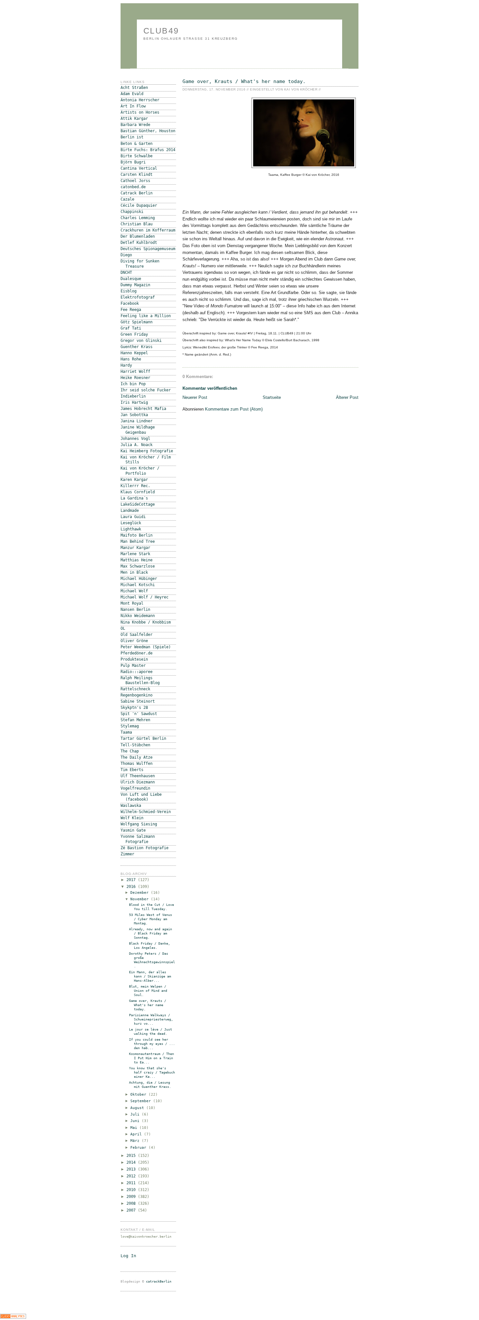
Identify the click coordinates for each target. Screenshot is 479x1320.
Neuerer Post (194, 397)
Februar (139, 1147)
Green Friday (134, 334)
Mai (134, 1128)
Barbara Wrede (135, 124)
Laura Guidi (133, 516)
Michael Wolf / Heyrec (144, 597)
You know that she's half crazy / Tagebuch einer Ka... (152, 1072)
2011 (132, 1183)
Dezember (140, 893)
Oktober (139, 1094)
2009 (132, 1196)
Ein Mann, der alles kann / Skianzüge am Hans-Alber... (150, 976)
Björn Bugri (133, 162)
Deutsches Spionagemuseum (148, 248)
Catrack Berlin (136, 193)
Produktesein (134, 659)
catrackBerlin (158, 1281)
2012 (132, 1176)
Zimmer (127, 854)
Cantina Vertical (139, 168)
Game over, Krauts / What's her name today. (244, 81)
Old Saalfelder (136, 634)
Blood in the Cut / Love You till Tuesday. (151, 907)
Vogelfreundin (135, 788)
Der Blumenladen (138, 236)
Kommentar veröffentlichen (209, 388)
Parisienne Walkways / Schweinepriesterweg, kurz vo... (151, 1019)
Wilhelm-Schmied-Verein (146, 811)
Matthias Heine (136, 560)
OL (123, 628)
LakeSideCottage (138, 504)
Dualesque (131, 278)
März (136, 1141)
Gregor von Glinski (141, 340)
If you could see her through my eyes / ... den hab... (152, 1044)
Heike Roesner (135, 377)
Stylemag (130, 726)
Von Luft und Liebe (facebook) (141, 797)
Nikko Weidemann (138, 615)
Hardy (126, 365)
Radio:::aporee (136, 671)
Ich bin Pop (133, 384)
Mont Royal (132, 603)
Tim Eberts (132, 769)
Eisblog (129, 291)
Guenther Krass (136, 346)
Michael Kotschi (138, 585)
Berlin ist (132, 137)
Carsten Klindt (136, 174)
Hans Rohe (131, 359)
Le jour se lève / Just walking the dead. (150, 1031)
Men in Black (134, 572)
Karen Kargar (134, 479)
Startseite (272, 397)
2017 (132, 880)
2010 (132, 1189)
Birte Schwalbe (136, 156)
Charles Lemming (138, 218)
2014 (132, 1162)
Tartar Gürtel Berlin (143, 738)
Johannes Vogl (135, 438)
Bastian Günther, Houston (148, 131)
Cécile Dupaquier (139, 205)
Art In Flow (133, 106)
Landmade (130, 510)
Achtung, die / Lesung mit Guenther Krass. (150, 1084)
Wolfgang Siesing (139, 824)
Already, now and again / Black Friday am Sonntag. (150, 933)
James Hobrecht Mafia (143, 408)
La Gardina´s (134, 498)
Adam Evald (132, 93)
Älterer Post (347, 397)
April (137, 1134)
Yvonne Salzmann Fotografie (138, 839)
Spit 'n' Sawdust (139, 713)
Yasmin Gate (133, 830)
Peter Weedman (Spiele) (146, 647)
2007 (132, 1210)
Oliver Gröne (134, 641)
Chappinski (132, 211)
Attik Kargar (134, 118)
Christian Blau (136, 224)
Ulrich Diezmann (138, 782)
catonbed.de (133, 187)
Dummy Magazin (135, 285)
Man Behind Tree (138, 541)
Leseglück (131, 523)
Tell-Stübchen (135, 745)
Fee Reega (131, 309)
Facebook (130, 303)
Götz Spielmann (136, 322)
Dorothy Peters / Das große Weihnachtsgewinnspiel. (152, 960)
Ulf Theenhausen (138, 776)
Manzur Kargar (135, 547)
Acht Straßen (134, 87)
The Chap (130, 751)
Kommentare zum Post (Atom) (234, 409)
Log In (128, 1255)
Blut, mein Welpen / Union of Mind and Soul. (148, 991)
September (141, 1101)
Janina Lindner (136, 421)
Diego (126, 255)
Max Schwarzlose (138, 566)
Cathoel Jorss (135, 180)
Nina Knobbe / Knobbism (146, 622)
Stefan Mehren (135, 720)
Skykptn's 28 (134, 707)
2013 (132, 1169)
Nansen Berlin (135, 609)
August (138, 1108)
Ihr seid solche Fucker (146, 390)
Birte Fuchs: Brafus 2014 (148, 149)
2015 (132, 1155)
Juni (136, 1121)
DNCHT (126, 272)
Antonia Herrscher (140, 100)
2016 (132, 886)
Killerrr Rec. (135, 486)
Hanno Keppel (134, 353)
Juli (136, 1114)
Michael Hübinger (139, 578)
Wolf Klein (132, 818)
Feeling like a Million (146, 316)
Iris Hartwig (134, 402)
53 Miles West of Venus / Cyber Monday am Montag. (150, 919)
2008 (132, 1203)
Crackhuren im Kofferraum (148, 230)
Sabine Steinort (138, 701)
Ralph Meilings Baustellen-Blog (140, 680)
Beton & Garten (136, 143)
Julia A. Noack (136, 444)
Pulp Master (133, 665)
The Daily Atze (136, 757)
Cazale (127, 199)
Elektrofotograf (138, 297)
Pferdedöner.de (136, 653)
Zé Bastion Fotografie (144, 848)
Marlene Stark (135, 554)
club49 (161, 30)
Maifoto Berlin (136, 535)
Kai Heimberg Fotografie (147, 451)
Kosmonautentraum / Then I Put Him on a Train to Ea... (151, 1058)
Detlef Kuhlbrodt (139, 242)
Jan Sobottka (134, 415)
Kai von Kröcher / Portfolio (140, 470)
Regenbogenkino (136, 695)
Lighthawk (131, 529)
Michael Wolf (134, 591)
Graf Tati (131, 328)
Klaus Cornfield (138, 492)
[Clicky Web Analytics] (13, 1317)
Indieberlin (133, 396)
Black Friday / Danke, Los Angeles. (149, 945)
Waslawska (131, 805)
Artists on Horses (140, 112)
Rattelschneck (135, 689)
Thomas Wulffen (136, 763)
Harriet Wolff (135, 371)
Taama (126, 732)
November (140, 899)
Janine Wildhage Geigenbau (138, 429)
